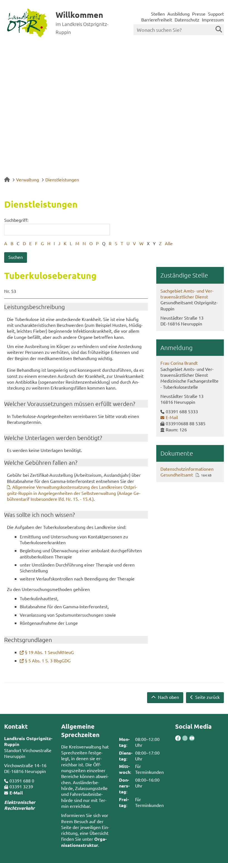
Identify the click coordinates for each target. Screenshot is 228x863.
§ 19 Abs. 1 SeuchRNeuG (49, 652)
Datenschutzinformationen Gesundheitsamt (187, 471)
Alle (169, 243)
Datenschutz (187, 19)
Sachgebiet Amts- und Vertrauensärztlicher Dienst (187, 293)
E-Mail (172, 417)
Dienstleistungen (62, 179)
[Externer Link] (178, 738)
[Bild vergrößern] (181, 738)
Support (216, 13)
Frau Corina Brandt (179, 363)
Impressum (213, 19)
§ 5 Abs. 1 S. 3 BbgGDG (48, 660)
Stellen (158, 13)
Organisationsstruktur (83, 842)
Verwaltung (27, 179)
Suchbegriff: (16, 220)
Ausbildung (178, 13)
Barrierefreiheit (156, 19)
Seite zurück (207, 697)
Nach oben (168, 697)
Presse (198, 13)
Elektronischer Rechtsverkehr (19, 805)
